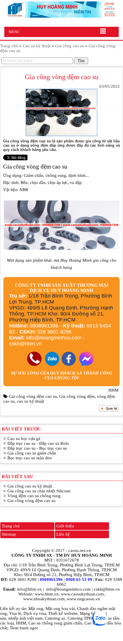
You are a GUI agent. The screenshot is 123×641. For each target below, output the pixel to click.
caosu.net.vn (79, 550)
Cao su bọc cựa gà (23, 438)
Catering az (55, 618)
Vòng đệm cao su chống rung (34, 495)
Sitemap (9, 534)
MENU (14, 32)
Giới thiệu (65, 526)
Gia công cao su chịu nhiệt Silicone (39, 491)
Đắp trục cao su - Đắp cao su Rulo (38, 443)
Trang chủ (11, 526)
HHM (21, 623)
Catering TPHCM (83, 618)
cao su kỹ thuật (30, 401)
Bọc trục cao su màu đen (29, 458)
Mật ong (35, 608)
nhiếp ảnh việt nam (25, 618)
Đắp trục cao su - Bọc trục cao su (37, 448)
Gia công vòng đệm (77, 396)
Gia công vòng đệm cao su (33, 396)
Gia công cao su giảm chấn (31, 453)
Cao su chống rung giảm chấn (55, 623)
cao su (60, 166)
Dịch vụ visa (34, 613)
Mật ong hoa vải (60, 608)
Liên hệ (63, 534)
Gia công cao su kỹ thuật (29, 486)
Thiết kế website (63, 613)
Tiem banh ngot (24, 628)
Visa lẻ (15, 613)
